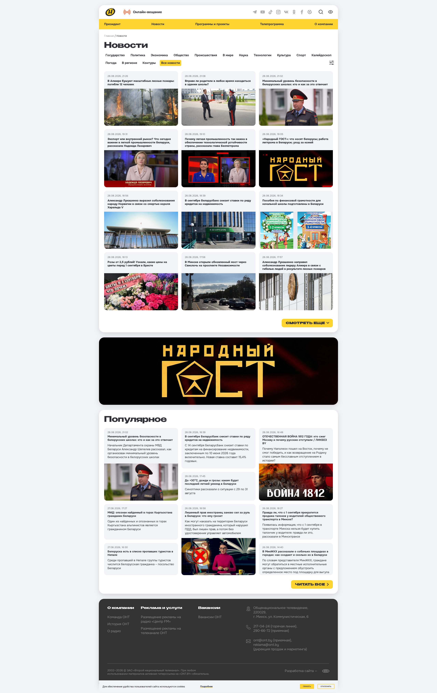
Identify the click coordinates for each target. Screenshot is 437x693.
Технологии (262, 55)
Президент (112, 24)
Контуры (149, 63)
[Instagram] (278, 12)
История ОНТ (118, 624)
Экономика (159, 55)
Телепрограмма (272, 24)
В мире (228, 55)
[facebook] (302, 12)
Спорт (301, 55)
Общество (181, 55)
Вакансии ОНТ (210, 617)
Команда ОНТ (118, 617)
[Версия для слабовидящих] (330, 12)
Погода (110, 63)
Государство (115, 55)
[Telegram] (255, 12)
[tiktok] (270, 12)
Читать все (310, 584)
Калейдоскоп (322, 55)
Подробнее (206, 686)
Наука (243, 55)
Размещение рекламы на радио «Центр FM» (161, 619)
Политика (138, 55)
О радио (114, 631)
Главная (109, 36)
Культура (284, 55)
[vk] (286, 12)
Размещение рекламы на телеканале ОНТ (161, 630)
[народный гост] (218, 371)
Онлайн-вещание (147, 12)
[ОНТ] (110, 12)
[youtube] (262, 12)
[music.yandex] (310, 12)
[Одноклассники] (294, 12)
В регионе (129, 63)
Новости (157, 24)
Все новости (170, 63)
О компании (324, 24)
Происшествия (206, 55)
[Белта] (323, 671)
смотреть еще (305, 323)
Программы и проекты (212, 24)
